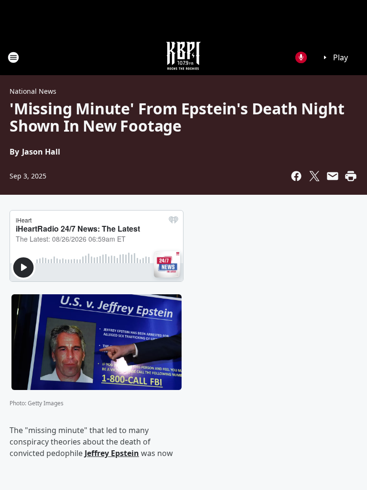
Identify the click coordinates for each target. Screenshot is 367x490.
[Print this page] (350, 176)
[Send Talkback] (301, 57)
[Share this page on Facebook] (296, 176)
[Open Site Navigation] (13, 57)
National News (33, 91)
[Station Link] (183, 57)
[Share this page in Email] (332, 176)
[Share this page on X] (314, 176)
